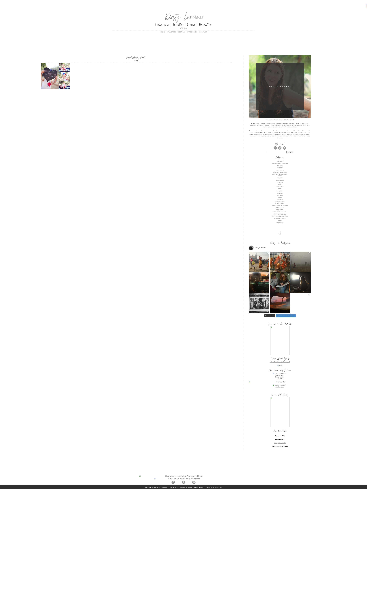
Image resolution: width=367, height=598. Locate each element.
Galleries (171, 32)
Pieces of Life (280, 207)
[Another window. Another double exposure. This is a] (259, 303)
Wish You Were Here (279, 214)
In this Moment (280, 203)
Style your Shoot (280, 218)
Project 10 (279, 210)
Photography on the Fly (280, 442)
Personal (280, 199)
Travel (280, 220)
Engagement (280, 186)
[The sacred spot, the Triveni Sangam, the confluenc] (280, 262)
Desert (280, 184)
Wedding (280, 195)
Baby (280, 175)
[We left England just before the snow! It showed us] (300, 303)
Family (280, 189)
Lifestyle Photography (280, 174)
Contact (203, 32)
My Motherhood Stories (280, 205)
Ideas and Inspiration (280, 172)
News (280, 197)
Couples (280, 182)
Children (280, 178)
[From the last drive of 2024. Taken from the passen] (280, 303)
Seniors (280, 193)
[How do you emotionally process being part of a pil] (300, 262)
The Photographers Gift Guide (280, 446)
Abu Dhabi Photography (280, 163)
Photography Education (280, 216)
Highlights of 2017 (280, 439)
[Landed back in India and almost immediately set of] (259, 282)
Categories (192, 32)
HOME (162, 32)
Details (181, 32)
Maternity (280, 191)
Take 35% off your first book (280, 362)
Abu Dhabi (280, 161)
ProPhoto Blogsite (199, 487)
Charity (280, 168)
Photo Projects (280, 202)
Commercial (280, 180)
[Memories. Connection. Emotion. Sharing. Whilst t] (280, 282)
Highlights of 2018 (280, 435)
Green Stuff (280, 170)
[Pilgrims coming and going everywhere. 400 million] (259, 262)
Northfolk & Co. (217, 487)
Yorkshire (279, 223)
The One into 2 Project (280, 212)
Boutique (280, 165)
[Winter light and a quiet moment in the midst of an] (300, 282)
